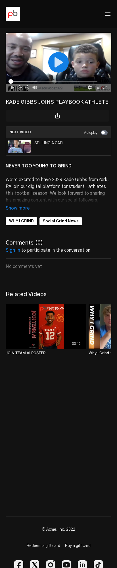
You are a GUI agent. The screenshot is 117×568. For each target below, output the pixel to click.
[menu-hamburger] (108, 14)
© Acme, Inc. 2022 (58, 530)
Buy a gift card (78, 546)
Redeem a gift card (43, 546)
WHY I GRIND (21, 221)
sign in (13, 250)
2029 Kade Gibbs (70, 179)
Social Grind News (61, 221)
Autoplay (90, 132)
